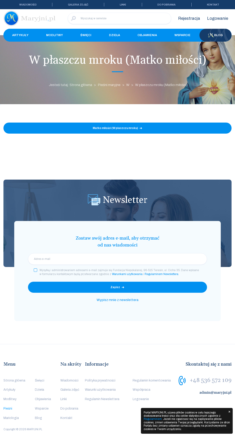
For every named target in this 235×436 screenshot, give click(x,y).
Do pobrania (166, 4)
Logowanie (217, 18)
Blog (218, 35)
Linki (123, 4)
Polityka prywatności (100, 380)
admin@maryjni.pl (215, 392)
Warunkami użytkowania (127, 274)
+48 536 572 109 (211, 380)
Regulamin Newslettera (102, 399)
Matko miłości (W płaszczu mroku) (115, 128)
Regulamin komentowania (152, 380)
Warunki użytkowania (100, 389)
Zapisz (115, 287)
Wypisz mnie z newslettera (117, 300)
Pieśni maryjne (109, 85)
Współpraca (141, 389)
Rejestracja (189, 18)
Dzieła (114, 35)
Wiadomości (27, 4)
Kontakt (213, 4)
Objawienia (147, 35)
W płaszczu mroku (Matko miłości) (161, 85)
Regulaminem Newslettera (161, 274)
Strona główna (14, 380)
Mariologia (11, 418)
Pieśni (7, 408)
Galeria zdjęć (78, 4)
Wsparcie (182, 35)
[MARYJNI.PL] (29, 18)
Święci (85, 35)
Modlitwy (54, 35)
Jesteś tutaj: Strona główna (70, 85)
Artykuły (20, 35)
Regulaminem (153, 419)
